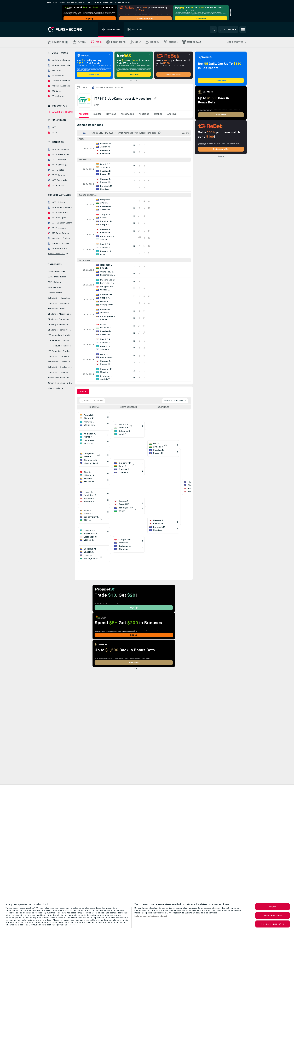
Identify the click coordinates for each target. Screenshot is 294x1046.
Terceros (72, 925)
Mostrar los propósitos (272, 924)
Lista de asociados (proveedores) (150, 916)
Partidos (144, 114)
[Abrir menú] (242, 29)
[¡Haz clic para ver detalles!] (134, 148)
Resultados (127, 114)
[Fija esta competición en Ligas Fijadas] (155, 98)
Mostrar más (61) (56, 253)
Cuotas (97, 114)
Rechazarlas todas (272, 915)
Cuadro (158, 114)
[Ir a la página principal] (67, 29)
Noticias (111, 114)
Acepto (272, 906)
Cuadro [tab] (83, 391)
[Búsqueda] (213, 29)
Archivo (172, 114)
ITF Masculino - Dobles (110, 87)
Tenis (84, 87)
